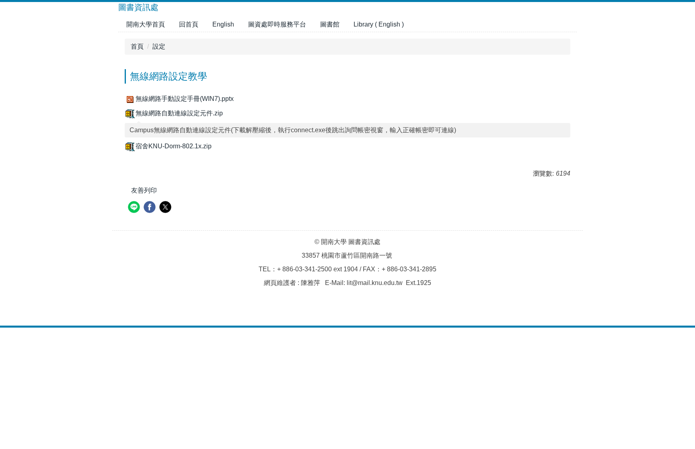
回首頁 (188, 24)
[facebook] (151, 208)
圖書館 (329, 24)
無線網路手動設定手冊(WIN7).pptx (185, 98)
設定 (158, 46)
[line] (135, 208)
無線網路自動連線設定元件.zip (179, 113)
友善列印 (144, 190)
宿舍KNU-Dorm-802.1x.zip (174, 146)
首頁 (137, 46)
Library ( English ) (379, 24)
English (223, 24)
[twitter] (166, 208)
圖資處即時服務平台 (277, 24)
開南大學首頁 (145, 24)
